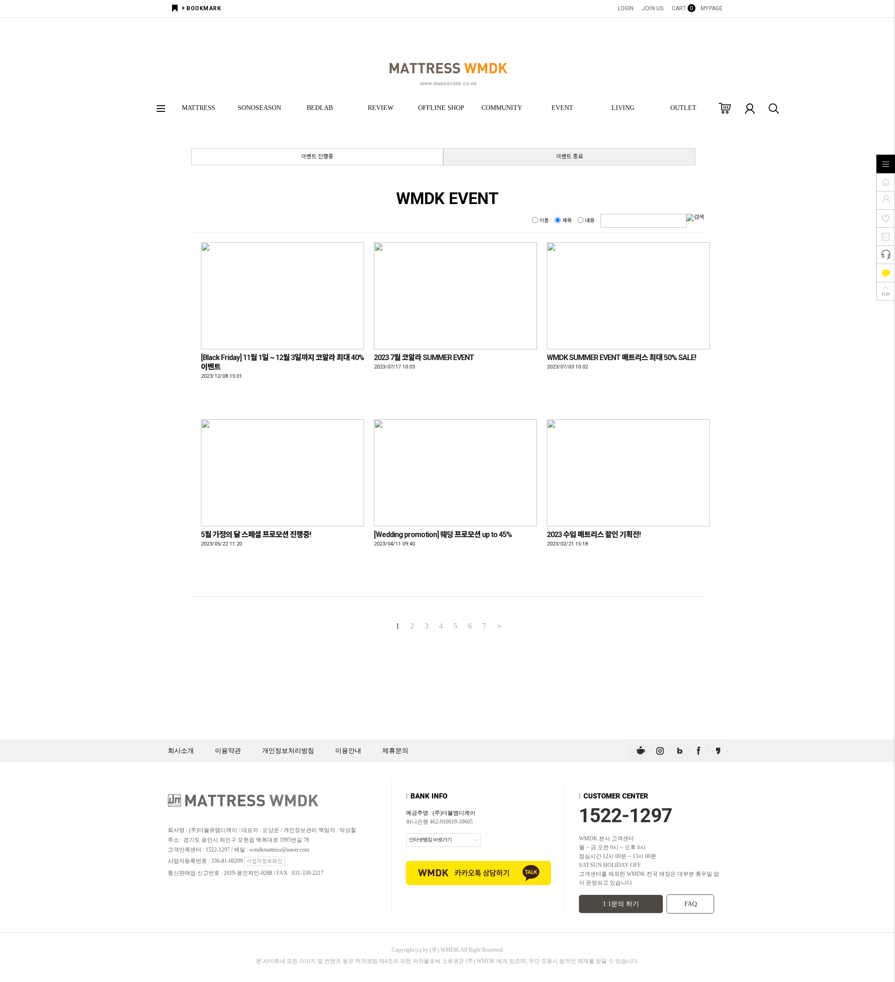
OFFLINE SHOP (441, 107)
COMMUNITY (502, 107)
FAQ (690, 903)
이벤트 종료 (569, 156)
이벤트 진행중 (317, 156)
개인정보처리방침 (288, 750)
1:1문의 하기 (621, 903)
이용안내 (348, 750)
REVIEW (380, 107)
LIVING (623, 107)
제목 (567, 221)
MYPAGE (712, 8)
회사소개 (181, 750)
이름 (544, 221)
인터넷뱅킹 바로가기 (430, 839)
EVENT (562, 107)
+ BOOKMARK (201, 8)
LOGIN (626, 8)
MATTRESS (198, 107)
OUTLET (683, 107)
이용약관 (228, 750)
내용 (590, 221)
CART (682, 8)
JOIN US (652, 8)
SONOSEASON (259, 107)
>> (498, 626)
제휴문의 (395, 750)
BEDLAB (320, 107)
